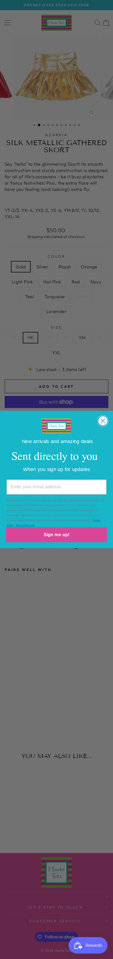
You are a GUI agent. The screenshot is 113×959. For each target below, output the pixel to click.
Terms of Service (25, 525)
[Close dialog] (103, 421)
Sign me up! (56, 534)
